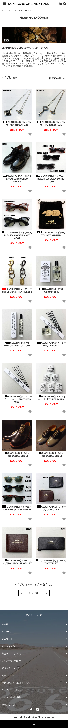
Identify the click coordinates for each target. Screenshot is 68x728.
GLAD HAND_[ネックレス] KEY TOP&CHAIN (52, 123)
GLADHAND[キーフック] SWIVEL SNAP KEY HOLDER (17, 290)
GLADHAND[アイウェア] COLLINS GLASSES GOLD (17, 508)
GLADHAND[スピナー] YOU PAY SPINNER (53, 234)
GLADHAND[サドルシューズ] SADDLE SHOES (19, 454)
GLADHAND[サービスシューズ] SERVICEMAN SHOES (19, 178)
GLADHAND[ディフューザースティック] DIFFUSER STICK (17, 399)
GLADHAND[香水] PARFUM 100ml (53, 290)
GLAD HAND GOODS (21, 10)
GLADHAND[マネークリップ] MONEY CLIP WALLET (17, 562)
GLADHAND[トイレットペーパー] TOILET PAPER (52, 398)
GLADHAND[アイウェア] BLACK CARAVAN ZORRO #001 (51, 178)
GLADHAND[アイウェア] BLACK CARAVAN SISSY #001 (18, 235)
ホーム (4, 10)
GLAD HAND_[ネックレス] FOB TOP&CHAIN (18, 123)
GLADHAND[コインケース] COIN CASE (53, 508)
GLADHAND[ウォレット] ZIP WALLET (53, 562)
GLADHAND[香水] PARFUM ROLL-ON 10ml (17, 344)
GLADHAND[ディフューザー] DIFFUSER (53, 344)
